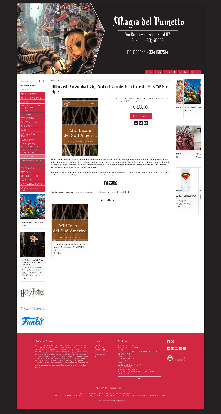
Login (158, 72)
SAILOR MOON (27, 168)
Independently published (118, 192)
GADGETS (25, 130)
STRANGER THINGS (29, 176)
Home (149, 72)
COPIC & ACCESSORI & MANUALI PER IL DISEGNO (30, 108)
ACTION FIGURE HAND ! (31, 98)
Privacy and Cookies (103, 352)
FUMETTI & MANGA (29, 122)
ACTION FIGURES (28, 94)
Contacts (195, 72)
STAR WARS (26, 172)
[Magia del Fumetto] (110, 38)
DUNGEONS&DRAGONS (31, 184)
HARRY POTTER (27, 140)
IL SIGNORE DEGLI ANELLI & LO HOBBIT (30, 145)
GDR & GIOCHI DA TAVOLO (29, 135)
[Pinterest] (172, 342)
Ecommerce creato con (110, 401)
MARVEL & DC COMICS (31, 160)
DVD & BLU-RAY (27, 118)
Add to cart (141, 116)
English (103, 387)
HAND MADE (26, 180)
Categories (99, 347)
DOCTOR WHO (27, 114)
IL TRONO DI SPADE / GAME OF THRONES (30, 151)
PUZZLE (24, 164)
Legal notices (100, 354)
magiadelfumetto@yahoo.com (154, 395)
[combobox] (32, 89)
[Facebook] (168, 342)
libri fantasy (98, 192)
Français (112, 387)
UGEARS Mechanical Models (29, 189)
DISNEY (24, 102)
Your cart (169, 72)
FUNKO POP (26, 126)
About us (183, 72)
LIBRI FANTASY (57, 81)
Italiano (121, 387)
